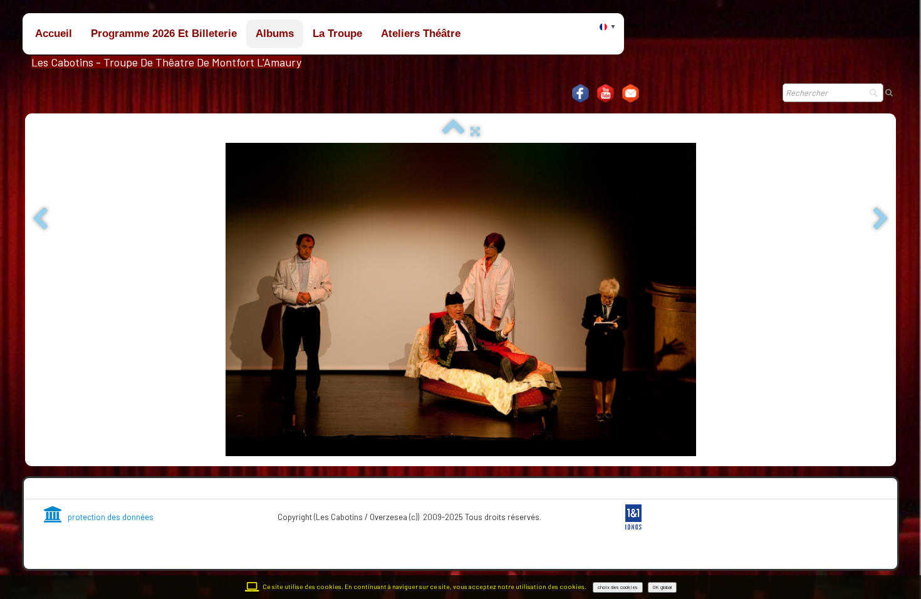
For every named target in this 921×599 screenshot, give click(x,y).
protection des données (111, 517)
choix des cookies (618, 587)
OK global (662, 587)
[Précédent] (40, 219)
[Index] (453, 131)
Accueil (53, 33)
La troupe (337, 33)
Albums (275, 33)
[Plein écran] (475, 131)
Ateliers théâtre (420, 33)
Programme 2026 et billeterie (164, 33)
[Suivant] (881, 219)
